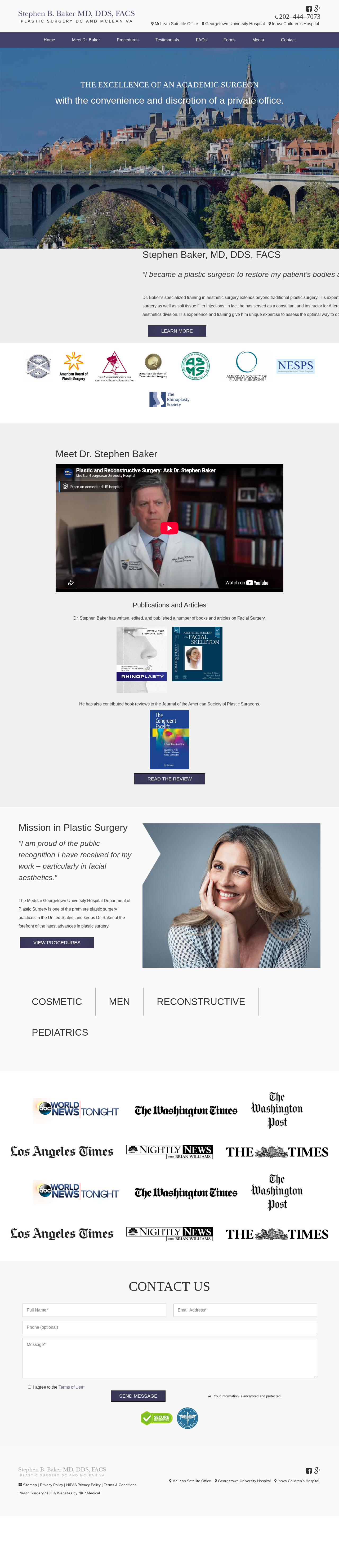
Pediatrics (60, 1032)
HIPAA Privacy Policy (83, 1485)
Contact (288, 40)
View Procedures (57, 942)
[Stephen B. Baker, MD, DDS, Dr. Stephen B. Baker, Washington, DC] (77, 16)
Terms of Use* (72, 1387)
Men (119, 1001)
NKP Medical (89, 1493)
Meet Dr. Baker (86, 40)
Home (49, 40)
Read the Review (170, 779)
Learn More (177, 331)
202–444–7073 (299, 16)
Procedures (128, 40)
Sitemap (30, 1485)
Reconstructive (201, 1001)
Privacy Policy (51, 1485)
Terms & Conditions (120, 1485)
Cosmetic (57, 1001)
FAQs (201, 40)
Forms (229, 40)
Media (258, 40)
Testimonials (167, 40)
